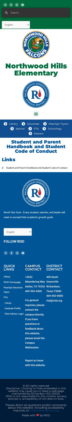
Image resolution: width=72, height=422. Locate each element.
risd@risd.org (54, 300)
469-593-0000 (54, 295)
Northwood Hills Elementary (36, 69)
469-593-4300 (33, 291)
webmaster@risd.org (44, 410)
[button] (36, 114)
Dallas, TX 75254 (35, 286)
